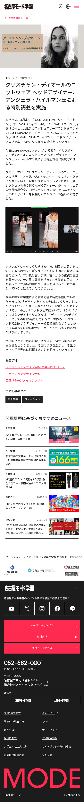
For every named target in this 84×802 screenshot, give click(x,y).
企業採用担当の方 (14, 755)
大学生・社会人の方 (15, 746)
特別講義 (13, 399)
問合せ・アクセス (42, 648)
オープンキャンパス (42, 625)
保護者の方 (10, 738)
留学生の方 (10, 730)
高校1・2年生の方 (14, 721)
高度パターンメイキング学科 (24, 380)
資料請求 (42, 637)
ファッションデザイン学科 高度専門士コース (35, 367)
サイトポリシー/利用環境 (56, 746)
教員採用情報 (49, 738)
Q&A (45, 721)
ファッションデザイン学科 (23, 374)
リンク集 (47, 755)
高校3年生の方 (12, 713)
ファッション (32, 399)
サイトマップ (49, 730)
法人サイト (48, 713)
